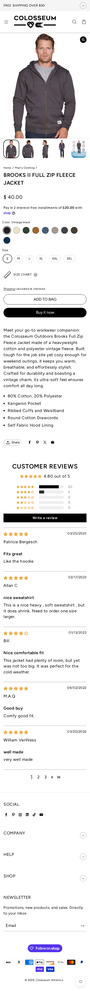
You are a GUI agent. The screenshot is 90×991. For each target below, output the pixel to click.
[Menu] (6, 22)
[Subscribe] (82, 925)
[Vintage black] (6, 230)
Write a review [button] (45, 518)
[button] (26, 486)
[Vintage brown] (74, 230)
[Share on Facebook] (29, 442)
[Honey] (35, 230)
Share (16, 442)
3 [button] (45, 777)
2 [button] (38, 777)
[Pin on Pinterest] (37, 442)
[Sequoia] (55, 230)
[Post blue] (45, 230)
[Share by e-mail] (52, 442)
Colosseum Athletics (49, 980)
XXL (55, 259)
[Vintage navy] (6, 240)
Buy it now (45, 312)
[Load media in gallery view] (11, 149)
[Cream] (16, 230)
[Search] (74, 22)
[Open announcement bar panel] (83, 5)
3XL (69, 259)
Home (7, 167)
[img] (15, 534)
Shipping (9, 288)
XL (41, 259)
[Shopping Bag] (84, 22)
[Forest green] (26, 230)
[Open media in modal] (83, 39)
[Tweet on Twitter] (45, 442)
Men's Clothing (25, 167)
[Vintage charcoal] (64, 230)
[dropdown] (83, 835)
